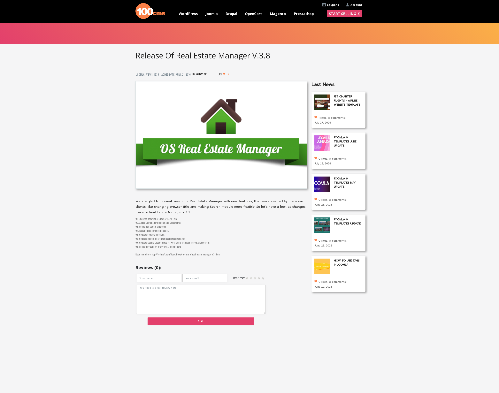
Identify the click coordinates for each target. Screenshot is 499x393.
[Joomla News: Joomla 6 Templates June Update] (322, 143)
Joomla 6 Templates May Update (345, 183)
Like (223, 74)
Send (200, 321)
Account (356, 5)
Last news (323, 84)
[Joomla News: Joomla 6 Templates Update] (322, 225)
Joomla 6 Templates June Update (345, 141)
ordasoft (202, 74)
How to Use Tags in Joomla (347, 263)
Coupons (333, 5)
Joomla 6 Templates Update (347, 221)
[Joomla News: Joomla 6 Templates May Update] (322, 183)
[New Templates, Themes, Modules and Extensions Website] (150, 10)
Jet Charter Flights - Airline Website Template (347, 100)
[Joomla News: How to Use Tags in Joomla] (322, 266)
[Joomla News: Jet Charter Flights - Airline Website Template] (322, 101)
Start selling (342, 13)
